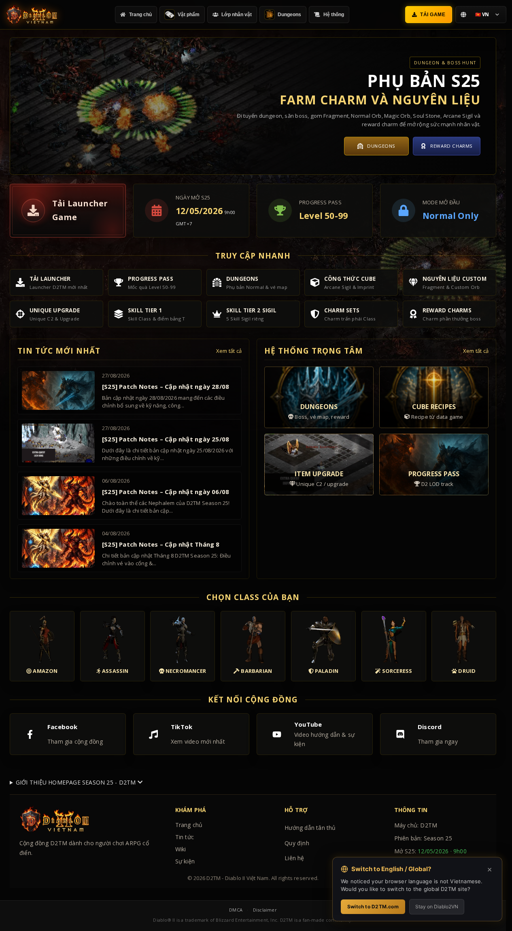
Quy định (297, 843)
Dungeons (381, 146)
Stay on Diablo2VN (436, 906)
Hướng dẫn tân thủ (310, 827)
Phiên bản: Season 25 (423, 838)
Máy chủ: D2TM (416, 825)
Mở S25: (430, 856)
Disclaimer (265, 910)
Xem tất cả (229, 350)
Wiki (180, 849)
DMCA (235, 910)
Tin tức (184, 837)
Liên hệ (294, 858)
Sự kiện (185, 861)
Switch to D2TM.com (373, 906)
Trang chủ (189, 825)
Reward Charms (451, 146)
